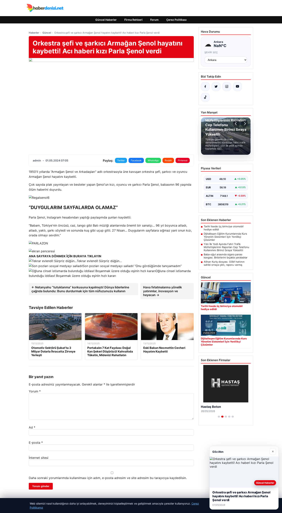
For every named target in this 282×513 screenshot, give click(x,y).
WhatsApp (153, 160)
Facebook (136, 160)
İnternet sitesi (38, 458)
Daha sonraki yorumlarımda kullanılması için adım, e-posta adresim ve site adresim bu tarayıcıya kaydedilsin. (108, 478)
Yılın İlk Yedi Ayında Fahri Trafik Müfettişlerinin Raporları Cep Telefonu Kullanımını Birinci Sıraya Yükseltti (226, 247)
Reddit (168, 160)
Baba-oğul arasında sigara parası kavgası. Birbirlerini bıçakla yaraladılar (225, 256)
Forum (154, 19)
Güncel (46, 32)
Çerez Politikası (176, 19)
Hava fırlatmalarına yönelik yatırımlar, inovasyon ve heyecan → (162, 291)
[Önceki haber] (236, 123)
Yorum (35, 391)
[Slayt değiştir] (219, 417)
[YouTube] (237, 86)
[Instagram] (226, 86)
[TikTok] (205, 97)
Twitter (121, 160)
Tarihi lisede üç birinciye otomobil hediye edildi (223, 228)
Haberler (34, 32)
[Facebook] (205, 86)
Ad (32, 427)
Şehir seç (211, 52)
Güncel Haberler (106, 19)
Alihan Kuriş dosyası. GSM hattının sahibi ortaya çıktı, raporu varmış (224, 263)
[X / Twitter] (216, 86)
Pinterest (182, 160)
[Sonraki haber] (244, 123)
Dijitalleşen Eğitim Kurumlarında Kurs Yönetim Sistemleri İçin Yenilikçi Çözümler (225, 236)
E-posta (36, 442)
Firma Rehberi (133, 19)
